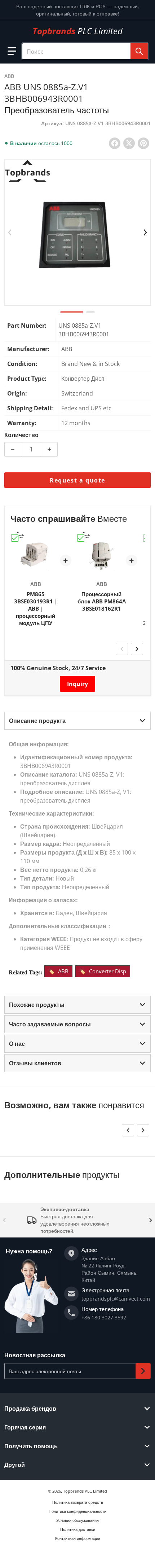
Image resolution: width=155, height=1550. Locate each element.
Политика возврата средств (77, 1502)
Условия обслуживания (77, 1520)
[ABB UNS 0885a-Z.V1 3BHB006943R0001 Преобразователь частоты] (71, 312)
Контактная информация (77, 1538)
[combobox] (85, 51)
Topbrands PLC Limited (85, 1491)
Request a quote (77, 480)
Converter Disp (107, 971)
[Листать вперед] (145, 232)
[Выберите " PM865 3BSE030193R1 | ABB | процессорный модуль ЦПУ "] (14, 538)
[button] (11, 51)
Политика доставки (77, 1529)
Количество (21, 435)
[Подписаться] (143, 1371)
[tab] (77, 721)
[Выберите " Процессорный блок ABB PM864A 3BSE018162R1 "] (80, 538)
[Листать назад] (10, 232)
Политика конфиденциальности (77, 1511)
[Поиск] (139, 51)
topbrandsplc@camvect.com (115, 1298)
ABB (63, 971)
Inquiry (77, 684)
